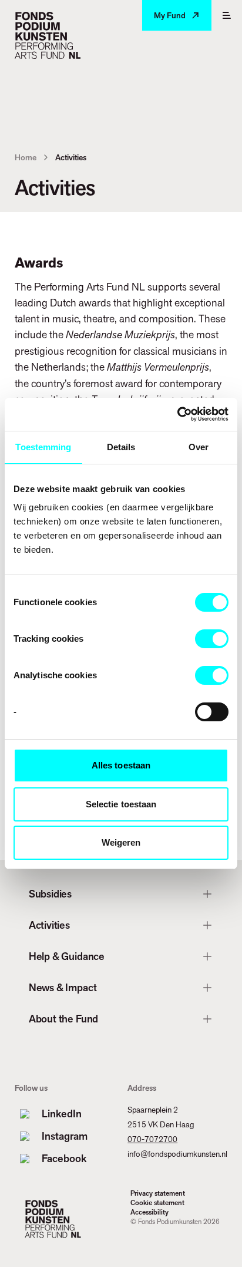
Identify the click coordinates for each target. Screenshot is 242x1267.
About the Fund (63, 1018)
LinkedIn (62, 1113)
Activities (49, 925)
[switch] (211, 638)
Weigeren (121, 842)
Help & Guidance (67, 956)
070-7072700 (152, 1139)
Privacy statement (157, 1193)
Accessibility (149, 1212)
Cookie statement (157, 1202)
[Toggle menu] (226, 15)
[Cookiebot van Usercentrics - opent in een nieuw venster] (177, 414)
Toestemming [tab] (43, 447)
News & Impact (63, 987)
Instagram (65, 1136)
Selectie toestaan (121, 804)
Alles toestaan (121, 765)
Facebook (64, 1158)
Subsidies (50, 893)
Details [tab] (121, 447)
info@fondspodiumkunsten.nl (177, 1154)
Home (25, 157)
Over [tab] (199, 447)
